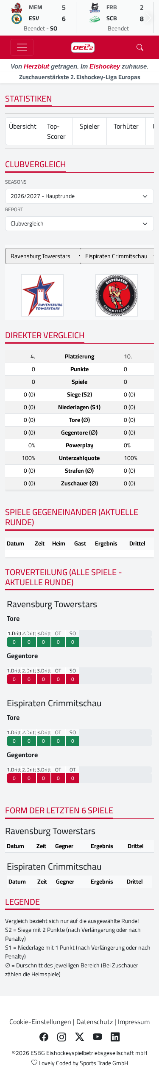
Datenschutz (94, 1021)
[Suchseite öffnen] (140, 47)
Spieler (90, 126)
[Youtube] (97, 1036)
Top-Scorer (56, 131)
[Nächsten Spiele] (149, 17)
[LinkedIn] (115, 1036)
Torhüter (126, 126)
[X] (80, 1036)
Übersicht (22, 126)
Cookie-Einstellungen (40, 1021)
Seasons (16, 182)
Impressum (134, 1021)
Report (14, 209)
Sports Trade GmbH (104, 1063)
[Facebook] (44, 1036)
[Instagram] (62, 1036)
